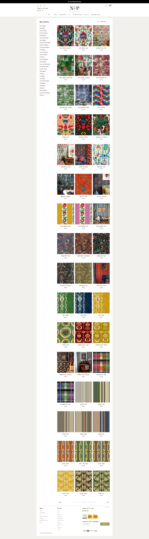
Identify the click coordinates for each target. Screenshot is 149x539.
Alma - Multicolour (101, 107)
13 (88, 502)
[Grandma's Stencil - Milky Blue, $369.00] (83, 362)
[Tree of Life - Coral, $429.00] (83, 184)
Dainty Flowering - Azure (101, 226)
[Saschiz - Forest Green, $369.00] (83, 451)
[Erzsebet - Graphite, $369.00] (83, 481)
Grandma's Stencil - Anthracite (65, 374)
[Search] (106, 6)
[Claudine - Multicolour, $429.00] (83, 154)
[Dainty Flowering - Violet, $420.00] (83, 213)
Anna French (59, 527)
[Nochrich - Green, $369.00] (101, 392)
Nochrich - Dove (66, 434)
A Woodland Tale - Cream (65, 167)
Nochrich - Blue (101, 434)
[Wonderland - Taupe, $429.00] (101, 154)
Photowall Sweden (60, 520)
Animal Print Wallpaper (43, 30)
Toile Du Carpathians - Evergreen (65, 107)
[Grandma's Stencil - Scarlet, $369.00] (83, 332)
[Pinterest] (42, 10)
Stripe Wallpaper (42, 78)
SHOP (49, 14)
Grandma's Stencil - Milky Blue (83, 374)
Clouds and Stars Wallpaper (44, 45)
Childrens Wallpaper (43, 40)
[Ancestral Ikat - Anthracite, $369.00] (65, 273)
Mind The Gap (59, 516)
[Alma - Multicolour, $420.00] (101, 95)
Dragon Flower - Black (101, 256)
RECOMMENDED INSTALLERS (96, 14)
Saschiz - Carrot (65, 463)
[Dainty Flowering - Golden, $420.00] (65, 213)
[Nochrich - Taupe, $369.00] (83, 392)
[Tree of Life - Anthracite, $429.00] (101, 184)
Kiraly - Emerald (65, 315)
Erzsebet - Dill (101, 493)
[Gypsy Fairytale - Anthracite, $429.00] (65, 35)
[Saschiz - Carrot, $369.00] (65, 451)
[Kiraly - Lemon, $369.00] (101, 302)
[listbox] (105, 21)
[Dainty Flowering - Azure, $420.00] (101, 213)
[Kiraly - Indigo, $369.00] (83, 302)
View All (58, 529)
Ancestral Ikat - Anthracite (65, 285)
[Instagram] (37, 10)
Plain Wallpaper (42, 73)
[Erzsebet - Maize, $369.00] (65, 481)
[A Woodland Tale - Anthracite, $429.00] (101, 124)
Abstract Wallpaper (43, 25)
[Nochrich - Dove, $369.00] (65, 421)
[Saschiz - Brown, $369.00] (101, 451)
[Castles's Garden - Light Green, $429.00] (83, 65)
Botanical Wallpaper (43, 35)
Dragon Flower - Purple (65, 256)
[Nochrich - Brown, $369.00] (83, 421)
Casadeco (58, 522)
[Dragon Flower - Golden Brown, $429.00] (83, 243)
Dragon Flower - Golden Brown (83, 256)
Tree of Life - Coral (83, 196)
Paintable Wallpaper (43, 71)
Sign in (41, 5)
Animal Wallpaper (42, 28)
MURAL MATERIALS (63, 14)
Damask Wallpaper (42, 49)
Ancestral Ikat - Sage (83, 285)
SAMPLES (55, 14)
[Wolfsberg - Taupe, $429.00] (65, 124)
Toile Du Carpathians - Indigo (83, 107)
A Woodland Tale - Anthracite (101, 137)
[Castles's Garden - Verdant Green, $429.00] (65, 65)
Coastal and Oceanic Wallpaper (44, 47)
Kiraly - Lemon (101, 315)
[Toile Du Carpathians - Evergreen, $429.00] (65, 95)
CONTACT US (86, 14)
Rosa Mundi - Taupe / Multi (101, 48)
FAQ (69, 14)
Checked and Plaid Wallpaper (44, 37)
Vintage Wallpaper (42, 85)
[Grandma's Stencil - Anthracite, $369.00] (65, 362)
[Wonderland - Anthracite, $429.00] (65, 184)
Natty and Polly (59, 518)
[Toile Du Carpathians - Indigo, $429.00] (83, 95)
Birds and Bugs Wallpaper (44, 33)
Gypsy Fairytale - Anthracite (65, 48)
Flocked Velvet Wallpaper (44, 54)
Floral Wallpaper (42, 57)
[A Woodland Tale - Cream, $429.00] (65, 154)
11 (83, 502)
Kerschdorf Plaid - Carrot (101, 374)
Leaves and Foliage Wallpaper (44, 66)
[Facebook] (40, 10)
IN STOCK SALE (42, 95)
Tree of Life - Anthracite (101, 196)
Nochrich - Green (101, 404)
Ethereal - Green (65, 345)
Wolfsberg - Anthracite (83, 137)
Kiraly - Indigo (83, 315)
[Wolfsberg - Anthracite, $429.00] (83, 124)
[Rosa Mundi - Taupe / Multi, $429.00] (101, 35)
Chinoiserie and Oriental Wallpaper (45, 42)
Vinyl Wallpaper (42, 88)
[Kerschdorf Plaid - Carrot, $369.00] (101, 362)
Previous (59, 502)
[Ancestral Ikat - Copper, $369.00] (101, 273)
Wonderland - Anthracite (66, 196)
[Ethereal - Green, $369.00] (65, 332)
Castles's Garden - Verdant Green (65, 77)
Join (44, 5)
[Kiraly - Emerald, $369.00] (65, 302)
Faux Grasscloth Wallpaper (44, 59)
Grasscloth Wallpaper (43, 61)
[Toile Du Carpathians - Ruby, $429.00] (101, 65)
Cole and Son (59, 524)
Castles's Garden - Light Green (83, 77)
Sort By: (99, 21)
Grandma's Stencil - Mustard (101, 345)
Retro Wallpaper (42, 76)
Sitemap (41, 522)
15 (92, 502)
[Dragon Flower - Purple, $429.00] (65, 243)
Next (107, 502)
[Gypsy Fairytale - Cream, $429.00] (83, 35)
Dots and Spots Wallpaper (44, 52)
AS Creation (59, 514)
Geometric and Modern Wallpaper (45, 64)
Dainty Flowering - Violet (83, 226)
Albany (58, 525)
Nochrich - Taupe (83, 404)
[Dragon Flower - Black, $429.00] (101, 243)
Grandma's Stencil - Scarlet (83, 345)
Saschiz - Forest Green (83, 463)
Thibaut (58, 511)
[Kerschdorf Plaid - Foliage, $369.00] (65, 392)
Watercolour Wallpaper (43, 90)
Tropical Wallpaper (42, 83)
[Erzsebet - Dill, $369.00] (101, 481)
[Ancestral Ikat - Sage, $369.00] (83, 273)
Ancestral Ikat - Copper (101, 285)
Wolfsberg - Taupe (65, 137)
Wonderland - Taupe (101, 167)
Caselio (58, 512)
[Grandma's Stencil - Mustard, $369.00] (101, 332)
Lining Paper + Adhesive (43, 69)
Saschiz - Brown (101, 463)
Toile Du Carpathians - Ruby (101, 77)
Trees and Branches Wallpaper (44, 80)
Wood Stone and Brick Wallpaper (45, 92)
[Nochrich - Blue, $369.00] (101, 421)
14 (90, 502)
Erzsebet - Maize (65, 493)
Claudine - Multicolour (83, 167)
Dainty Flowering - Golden (65, 226)
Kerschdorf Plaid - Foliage (65, 404)
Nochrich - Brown (83, 434)
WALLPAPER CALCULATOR (77, 14)
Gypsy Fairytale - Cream (83, 48)
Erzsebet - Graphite (83, 493)
